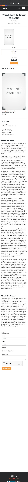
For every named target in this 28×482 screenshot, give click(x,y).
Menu (23, 8)
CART (16, 3)
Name (3, 336)
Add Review (5, 333)
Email (3, 341)
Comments (5, 354)
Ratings (4, 347)
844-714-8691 (14, 2)
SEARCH (10, 3)
